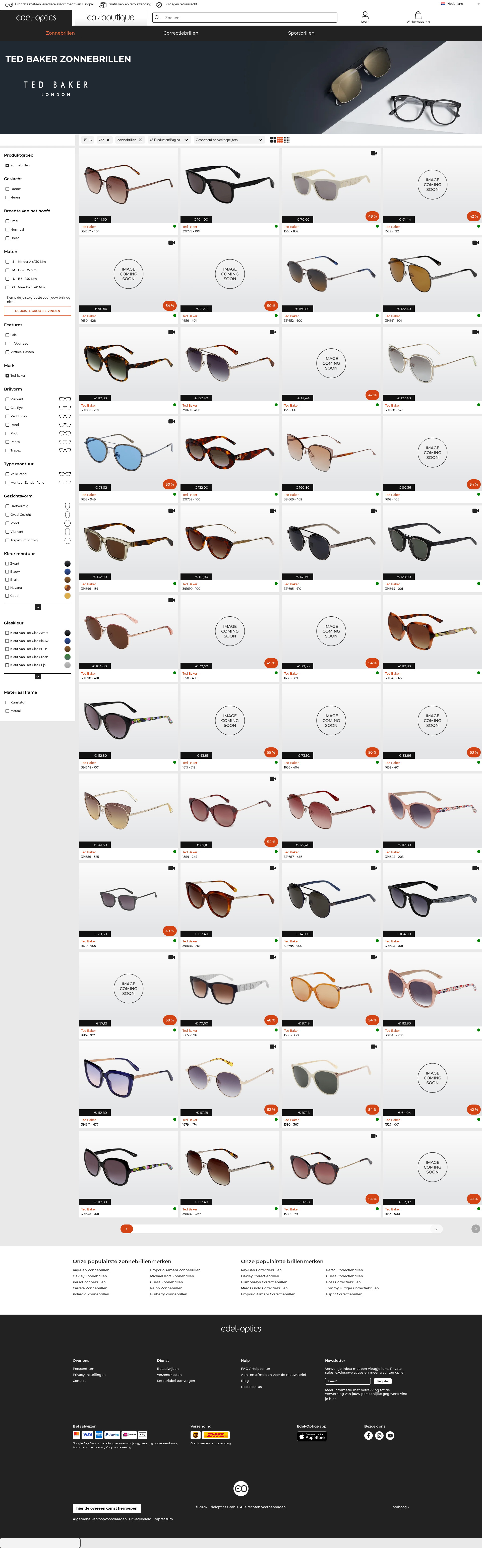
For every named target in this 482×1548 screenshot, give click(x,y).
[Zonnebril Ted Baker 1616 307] (128, 986)
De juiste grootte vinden (37, 311)
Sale (14, 335)
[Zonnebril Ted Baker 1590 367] (331, 1076)
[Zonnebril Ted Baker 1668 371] (331, 629)
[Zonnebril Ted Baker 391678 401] (128, 629)
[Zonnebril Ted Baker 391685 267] (128, 361)
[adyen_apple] (142, 1435)
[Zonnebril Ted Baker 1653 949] (128, 450)
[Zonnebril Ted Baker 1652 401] (432, 718)
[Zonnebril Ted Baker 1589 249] (229, 808)
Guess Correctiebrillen (344, 1276)
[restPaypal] (112, 1435)
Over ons (81, 1360)
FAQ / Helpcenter (255, 1369)
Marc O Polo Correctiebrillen (264, 1288)
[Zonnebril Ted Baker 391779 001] (229, 182)
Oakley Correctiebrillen (260, 1276)
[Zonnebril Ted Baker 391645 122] (432, 629)
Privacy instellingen (89, 1375)
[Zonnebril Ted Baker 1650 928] (128, 272)
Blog (245, 1381)
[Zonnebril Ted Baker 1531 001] (331, 361)
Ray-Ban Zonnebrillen (91, 1270)
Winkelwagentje (418, 21)
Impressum (163, 1519)
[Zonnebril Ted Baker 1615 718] (229, 718)
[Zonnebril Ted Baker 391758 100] (229, 450)
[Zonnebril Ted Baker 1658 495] (229, 629)
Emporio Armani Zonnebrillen (175, 1270)
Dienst (163, 1360)
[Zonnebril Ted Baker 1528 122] (432, 182)
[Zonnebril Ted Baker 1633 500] (432, 1165)
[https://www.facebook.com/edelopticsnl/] (368, 1436)
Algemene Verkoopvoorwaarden (100, 1519)
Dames (16, 189)
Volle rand (19, 474)
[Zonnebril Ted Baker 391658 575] (432, 361)
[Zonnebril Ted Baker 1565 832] (331, 182)
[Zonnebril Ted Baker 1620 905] (128, 897)
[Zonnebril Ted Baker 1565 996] (229, 986)
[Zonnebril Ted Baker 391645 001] (128, 1165)
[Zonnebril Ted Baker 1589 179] (331, 1165)
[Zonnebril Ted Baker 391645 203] (432, 986)
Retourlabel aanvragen (176, 1381)
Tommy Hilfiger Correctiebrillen (352, 1288)
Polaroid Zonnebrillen (91, 1294)
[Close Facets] (37, 140)
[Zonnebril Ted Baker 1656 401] (229, 272)
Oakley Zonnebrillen (90, 1276)
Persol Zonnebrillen (89, 1282)
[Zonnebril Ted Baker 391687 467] (229, 1165)
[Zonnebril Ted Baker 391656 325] (128, 808)
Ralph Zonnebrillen (166, 1288)
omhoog (400, 1507)
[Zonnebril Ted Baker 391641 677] (128, 1076)
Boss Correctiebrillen (343, 1282)
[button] (36, 18)
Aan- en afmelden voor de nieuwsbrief (273, 1375)
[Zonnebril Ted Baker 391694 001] (432, 540)
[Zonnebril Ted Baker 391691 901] (432, 272)
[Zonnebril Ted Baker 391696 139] (128, 540)
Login (365, 21)
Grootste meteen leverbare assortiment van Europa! (54, 4)
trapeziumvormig (24, 540)
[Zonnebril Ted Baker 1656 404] (331, 718)
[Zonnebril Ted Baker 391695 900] (331, 897)
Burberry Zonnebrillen (168, 1294)
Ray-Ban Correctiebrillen (261, 1270)
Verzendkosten (169, 1375)
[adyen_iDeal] (129, 1435)
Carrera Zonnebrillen (90, 1288)
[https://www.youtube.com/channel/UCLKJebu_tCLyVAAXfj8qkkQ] (390, 1436)
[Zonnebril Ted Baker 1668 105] (432, 450)
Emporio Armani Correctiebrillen (268, 1294)
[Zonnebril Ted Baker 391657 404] (128, 182)
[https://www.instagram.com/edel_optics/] (379, 1436)
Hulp (245, 1360)
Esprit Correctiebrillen (344, 1294)
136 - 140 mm (25, 279)
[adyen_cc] (76, 1435)
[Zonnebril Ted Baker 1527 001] (432, 1076)
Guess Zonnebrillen (166, 1282)
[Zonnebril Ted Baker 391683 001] (432, 897)
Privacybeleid (140, 1519)
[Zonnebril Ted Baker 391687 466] (331, 808)
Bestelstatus (251, 1387)
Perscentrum (83, 1369)
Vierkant (17, 399)
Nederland (455, 4)
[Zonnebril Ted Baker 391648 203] (432, 808)
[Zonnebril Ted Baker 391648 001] (128, 718)
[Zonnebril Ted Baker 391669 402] (331, 450)
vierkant (17, 532)
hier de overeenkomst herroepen (107, 1508)
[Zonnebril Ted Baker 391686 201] (229, 897)
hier (332, 1399)
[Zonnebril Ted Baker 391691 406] (229, 361)
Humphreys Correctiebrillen (264, 1282)
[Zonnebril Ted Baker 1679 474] (229, 1076)
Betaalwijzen (168, 1369)
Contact (79, 1381)
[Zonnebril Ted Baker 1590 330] (331, 986)
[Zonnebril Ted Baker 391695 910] (331, 540)
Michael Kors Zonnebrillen (172, 1276)
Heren (15, 197)
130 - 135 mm (25, 270)
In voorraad (19, 343)
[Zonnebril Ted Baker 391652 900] (331, 272)
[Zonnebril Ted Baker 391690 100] (229, 540)
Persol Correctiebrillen (344, 1270)
